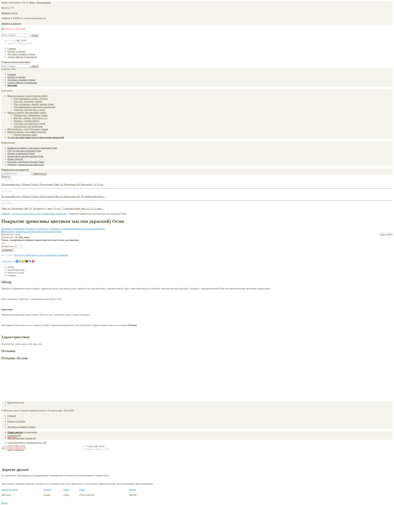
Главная (11, 48)
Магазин (12, 85)
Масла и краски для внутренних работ (27, 96)
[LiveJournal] (30, 261)
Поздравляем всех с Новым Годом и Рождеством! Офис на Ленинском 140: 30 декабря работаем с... (53, 196)
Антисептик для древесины (28, 126)
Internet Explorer (10, 489)
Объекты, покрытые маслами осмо (25, 164)
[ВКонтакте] (17, 261)
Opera (82, 489)
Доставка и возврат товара (21, 54)
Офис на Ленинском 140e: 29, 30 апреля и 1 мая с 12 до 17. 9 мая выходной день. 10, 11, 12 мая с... (52, 208)
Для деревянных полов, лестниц (31, 98)
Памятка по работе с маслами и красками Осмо (32, 148)
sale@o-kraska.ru (15, 449)
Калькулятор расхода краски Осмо (25, 156)
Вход (32, 2)
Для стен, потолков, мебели (28, 101)
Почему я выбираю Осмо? (21, 153)
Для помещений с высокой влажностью (34, 107)
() (14, 432)
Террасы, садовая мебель (26, 121)
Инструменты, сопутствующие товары (27, 129)
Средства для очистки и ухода (29, 109)
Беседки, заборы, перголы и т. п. (31, 118)
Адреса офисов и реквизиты (22, 57)
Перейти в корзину (11, 23)
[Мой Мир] (26, 261)
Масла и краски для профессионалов (26, 132)
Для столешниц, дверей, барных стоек (34, 104)
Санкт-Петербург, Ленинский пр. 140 (27, 442)
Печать (101, 228)
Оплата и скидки (16, 51)
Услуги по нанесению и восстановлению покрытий (35, 137)
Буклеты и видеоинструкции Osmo (25, 161)
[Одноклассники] (23, 261)
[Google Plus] (33, 261)
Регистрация (43, 2)
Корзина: (9, 13)
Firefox (132, 489)
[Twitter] (20, 261)
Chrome (47, 489)
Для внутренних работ (25, 134)
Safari (66, 489)
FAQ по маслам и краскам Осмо (24, 150)
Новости (5, 176)
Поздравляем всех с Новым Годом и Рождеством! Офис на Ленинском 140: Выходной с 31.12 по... (53, 184)
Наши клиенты (15, 159)
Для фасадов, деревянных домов (31, 115)
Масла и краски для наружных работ (26, 112)
